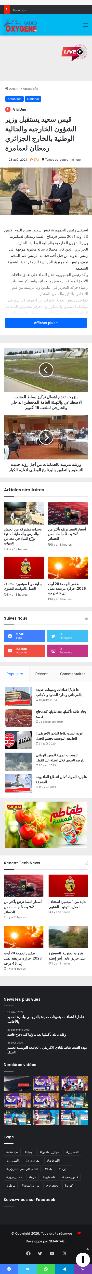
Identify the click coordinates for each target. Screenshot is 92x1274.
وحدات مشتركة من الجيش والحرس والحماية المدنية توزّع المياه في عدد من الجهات (23, 536)
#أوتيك (29, 1152)
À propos (52, 1185)
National (33, 99)
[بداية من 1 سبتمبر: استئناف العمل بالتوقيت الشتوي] (24, 568)
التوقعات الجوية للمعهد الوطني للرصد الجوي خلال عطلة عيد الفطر (60, 758)
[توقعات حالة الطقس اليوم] (17, 1100)
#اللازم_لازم (33, 1160)
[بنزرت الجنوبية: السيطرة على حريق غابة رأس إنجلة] (68, 937)
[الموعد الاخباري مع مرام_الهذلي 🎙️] (46, 1100)
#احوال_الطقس (49, 1152)
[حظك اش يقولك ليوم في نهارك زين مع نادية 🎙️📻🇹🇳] (17, 1117)
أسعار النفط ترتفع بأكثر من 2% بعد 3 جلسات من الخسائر (67, 534)
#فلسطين (49, 1177)
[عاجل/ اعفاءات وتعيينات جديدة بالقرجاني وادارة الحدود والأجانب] (18, 696)
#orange (12, 1152)
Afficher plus (45, 323)
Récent (41, 674)
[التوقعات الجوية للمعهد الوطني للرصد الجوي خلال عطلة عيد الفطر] (18, 762)
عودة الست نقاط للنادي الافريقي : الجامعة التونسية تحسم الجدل (59, 736)
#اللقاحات (53, 1160)
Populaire (14, 674)
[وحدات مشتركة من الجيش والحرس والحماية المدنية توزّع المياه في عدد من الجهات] (24, 513)
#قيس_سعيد (70, 1177)
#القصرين (72, 1152)
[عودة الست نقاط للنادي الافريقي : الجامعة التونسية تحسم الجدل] (18, 740)
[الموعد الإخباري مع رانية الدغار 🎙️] (46, 1083)
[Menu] (85, 26)
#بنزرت (63, 1169)
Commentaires (73, 674)
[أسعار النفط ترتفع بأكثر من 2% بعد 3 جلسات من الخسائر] (68, 513)
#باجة (48, 1169)
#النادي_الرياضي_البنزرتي (22, 1169)
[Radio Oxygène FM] (21, 24)
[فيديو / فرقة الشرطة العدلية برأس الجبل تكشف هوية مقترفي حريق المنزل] (17, 1083)
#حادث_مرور (14, 1177)
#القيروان (12, 1160)
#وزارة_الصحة (30, 1185)
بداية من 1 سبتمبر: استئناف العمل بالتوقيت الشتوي (23, 586)
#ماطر (10, 1185)
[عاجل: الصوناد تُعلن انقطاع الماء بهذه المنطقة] (18, 783)
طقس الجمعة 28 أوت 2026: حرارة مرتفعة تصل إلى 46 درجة (67, 588)
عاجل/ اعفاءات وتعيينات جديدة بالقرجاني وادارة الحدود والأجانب (59, 692)
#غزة (32, 1177)
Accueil (14, 89)
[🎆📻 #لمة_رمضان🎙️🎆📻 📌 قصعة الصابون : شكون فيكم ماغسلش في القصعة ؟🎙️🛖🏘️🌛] (74, 1083)
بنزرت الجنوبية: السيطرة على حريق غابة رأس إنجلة (67, 956)
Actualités (30, 89)
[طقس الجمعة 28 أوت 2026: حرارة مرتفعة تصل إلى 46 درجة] (68, 568)
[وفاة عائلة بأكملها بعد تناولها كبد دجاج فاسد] (18, 718)
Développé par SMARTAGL (46, 1241)
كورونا (69, 1185)
